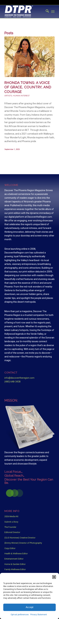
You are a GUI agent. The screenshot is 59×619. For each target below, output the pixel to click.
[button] (54, 577)
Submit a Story (11, 522)
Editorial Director (12, 532)
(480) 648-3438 (12, 381)
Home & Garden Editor (15, 564)
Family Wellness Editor (15, 569)
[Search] (45, 11)
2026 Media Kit (11, 516)
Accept (29, 607)
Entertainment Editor (13, 559)
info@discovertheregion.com (19, 378)
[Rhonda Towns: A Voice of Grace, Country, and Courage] (29, 56)
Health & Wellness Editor (16, 553)
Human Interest (21, 96)
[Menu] (53, 12)
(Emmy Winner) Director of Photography (23, 543)
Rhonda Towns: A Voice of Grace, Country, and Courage (27, 87)
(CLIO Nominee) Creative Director (19, 537)
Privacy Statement (38, 614)
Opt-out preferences (20, 614)
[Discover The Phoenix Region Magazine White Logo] (24, 11)
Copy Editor (9, 548)
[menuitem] (45, 11)
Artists (8, 96)
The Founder (10, 527)
